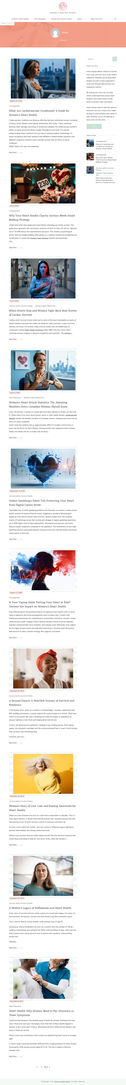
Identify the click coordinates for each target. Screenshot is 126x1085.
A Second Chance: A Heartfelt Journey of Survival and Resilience (41, 703)
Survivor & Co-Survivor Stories (61, 19)
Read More (13, 152)
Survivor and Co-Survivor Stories (21, 306)
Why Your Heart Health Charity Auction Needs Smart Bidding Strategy (42, 218)
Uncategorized (14, 106)
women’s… (68, 333)
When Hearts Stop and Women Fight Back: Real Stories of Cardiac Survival (43, 313)
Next (46, 1067)
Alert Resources (40, 19)
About (79, 19)
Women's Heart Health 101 (45, 306)
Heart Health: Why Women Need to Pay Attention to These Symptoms (41, 1013)
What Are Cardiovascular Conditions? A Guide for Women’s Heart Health (39, 113)
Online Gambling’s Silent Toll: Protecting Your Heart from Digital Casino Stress (41, 503)
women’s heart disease (39, 238)
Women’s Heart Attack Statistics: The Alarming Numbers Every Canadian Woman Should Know (38, 405)
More (94, 126)
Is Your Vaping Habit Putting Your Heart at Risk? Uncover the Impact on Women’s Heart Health (39, 605)
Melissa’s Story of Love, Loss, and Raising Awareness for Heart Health (42, 808)
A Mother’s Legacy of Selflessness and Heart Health (40, 908)
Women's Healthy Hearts (62, 1082)
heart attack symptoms (34, 330)
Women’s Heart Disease (20, 19)
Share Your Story (96, 19)
